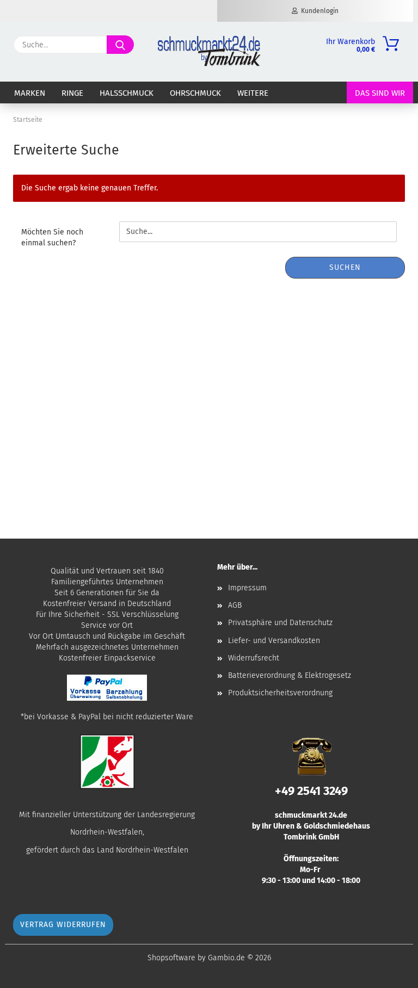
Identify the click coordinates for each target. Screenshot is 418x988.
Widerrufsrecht (253, 658)
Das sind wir (380, 93)
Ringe (72, 93)
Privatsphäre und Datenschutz (280, 622)
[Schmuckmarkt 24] (209, 52)
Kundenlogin (318, 11)
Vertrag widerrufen (63, 924)
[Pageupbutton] (388, 971)
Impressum (247, 587)
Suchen (345, 267)
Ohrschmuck (195, 93)
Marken (29, 93)
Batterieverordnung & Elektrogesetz (289, 675)
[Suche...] (120, 44)
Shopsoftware (171, 957)
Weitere (252, 93)
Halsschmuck (126, 93)
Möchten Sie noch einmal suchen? (52, 237)
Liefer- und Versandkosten (274, 640)
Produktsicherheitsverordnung (280, 692)
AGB (235, 605)
